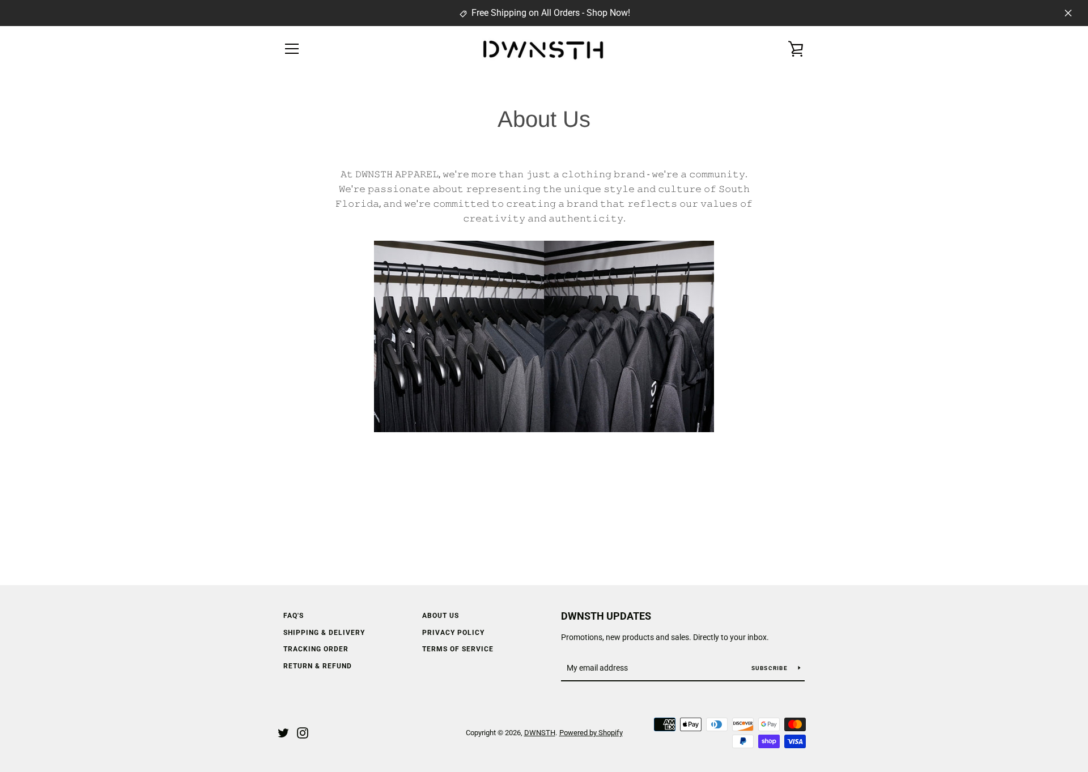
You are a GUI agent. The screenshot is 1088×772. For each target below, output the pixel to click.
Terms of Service (458, 649)
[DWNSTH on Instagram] (302, 732)
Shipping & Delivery (324, 633)
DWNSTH (539, 732)
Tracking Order (315, 649)
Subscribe (770, 668)
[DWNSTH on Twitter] (283, 732)
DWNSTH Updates (606, 616)
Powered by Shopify (591, 732)
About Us (440, 616)
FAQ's (293, 616)
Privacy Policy (453, 633)
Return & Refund (317, 666)
